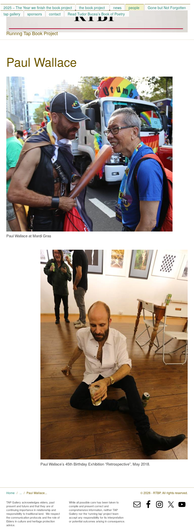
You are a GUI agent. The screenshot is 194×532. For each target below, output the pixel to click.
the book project (92, 7)
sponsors (34, 13)
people (134, 7)
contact (55, 13)
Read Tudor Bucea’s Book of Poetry (96, 13)
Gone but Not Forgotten (167, 7)
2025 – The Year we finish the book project (38, 7)
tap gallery (12, 13)
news (117, 7)
